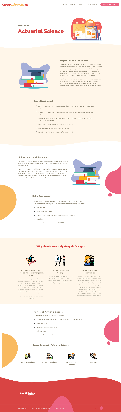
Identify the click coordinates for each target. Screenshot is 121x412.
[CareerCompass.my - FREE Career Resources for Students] (15, 4)
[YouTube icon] (97, 408)
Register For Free (109, 4)
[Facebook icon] (95, 408)
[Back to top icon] (101, 408)
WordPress (60, 408)
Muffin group (33, 408)
